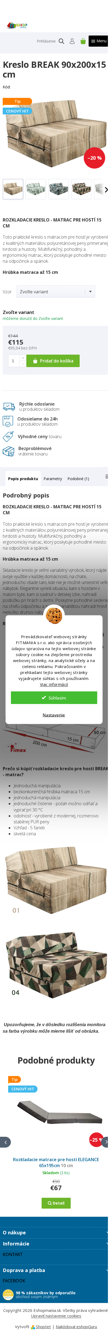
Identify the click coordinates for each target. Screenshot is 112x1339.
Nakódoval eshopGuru (76, 1326)
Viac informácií (54, 684)
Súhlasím (57, 697)
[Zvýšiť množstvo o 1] (23, 358)
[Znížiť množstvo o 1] (23, 364)
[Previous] (5, 1142)
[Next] (106, 1142)
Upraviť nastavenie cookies (56, 1315)
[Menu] (99, 41)
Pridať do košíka (56, 361)
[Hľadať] (61, 41)
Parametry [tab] (52, 478)
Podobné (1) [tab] (78, 478)
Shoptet (43, 1326)
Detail (58, 1203)
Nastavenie (54, 714)
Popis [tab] (13, 478)
